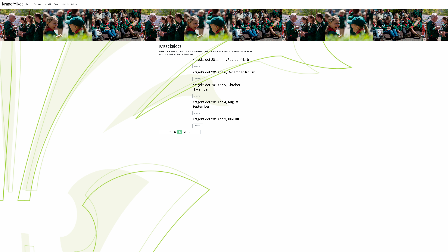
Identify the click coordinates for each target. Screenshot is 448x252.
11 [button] (170, 132)
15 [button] (189, 132)
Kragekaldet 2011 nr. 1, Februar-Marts (221, 60)
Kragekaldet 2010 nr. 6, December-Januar (223, 72)
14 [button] (185, 132)
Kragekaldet (47, 4)
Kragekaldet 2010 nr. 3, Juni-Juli (216, 119)
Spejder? (29, 4)
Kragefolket (12, 4)
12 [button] (175, 132)
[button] (161, 132)
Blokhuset (74, 4)
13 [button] (180, 132)
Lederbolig (65, 4)
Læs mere (197, 66)
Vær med (37, 4)
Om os (56, 4)
